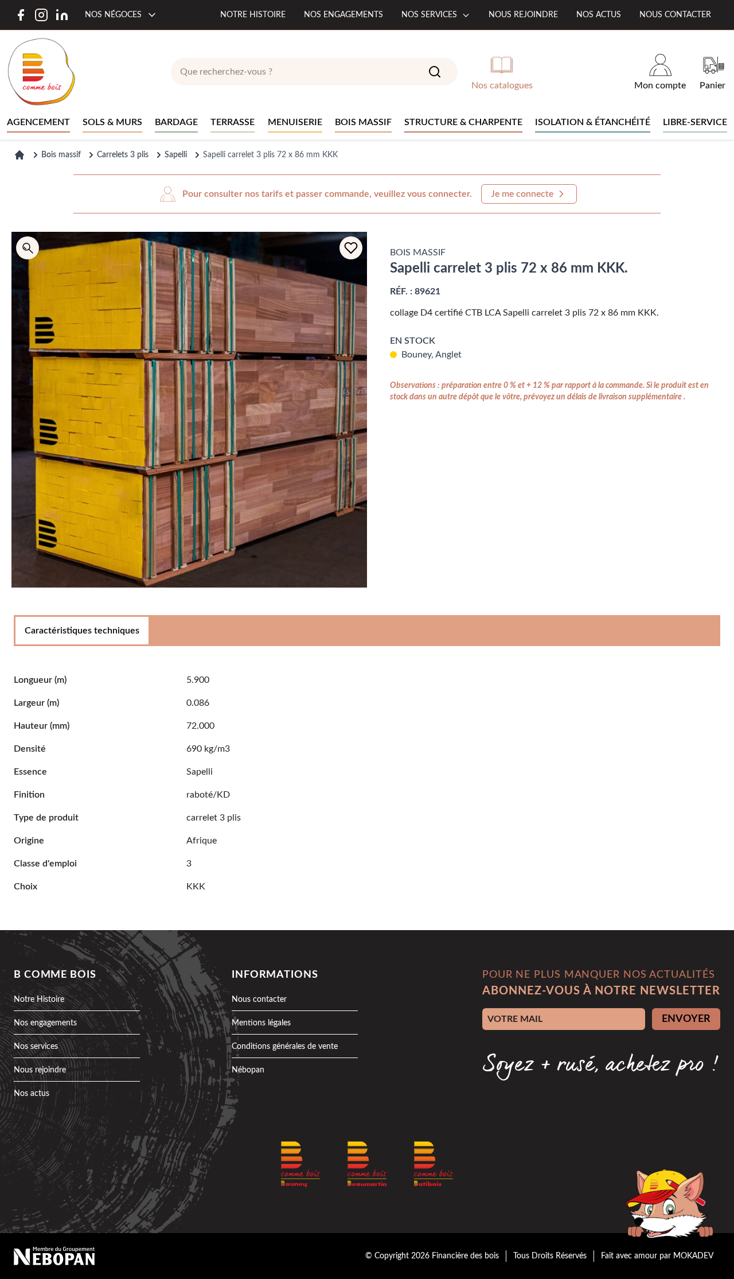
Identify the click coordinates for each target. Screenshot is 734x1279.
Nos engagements (343, 15)
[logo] (41, 71)
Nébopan (248, 1070)
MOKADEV (693, 1256)
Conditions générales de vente (285, 1047)
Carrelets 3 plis (123, 155)
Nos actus (598, 15)
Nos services (429, 15)
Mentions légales (261, 1023)
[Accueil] (19, 155)
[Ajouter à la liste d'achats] (350, 247)
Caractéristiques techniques (82, 630)
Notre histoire (253, 15)
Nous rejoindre (523, 15)
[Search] (434, 71)
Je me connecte (522, 194)
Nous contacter (675, 15)
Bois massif (61, 155)
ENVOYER (686, 1019)
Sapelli (176, 155)
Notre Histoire (39, 1000)
